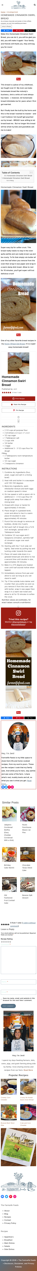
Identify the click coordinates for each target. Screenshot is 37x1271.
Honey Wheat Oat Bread (14, 344)
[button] (3, 392)
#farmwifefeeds (18, 624)
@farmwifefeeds (19, 622)
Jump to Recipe (6, 26)
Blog (6, 1214)
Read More (28, 1070)
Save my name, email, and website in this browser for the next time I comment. (19, 999)
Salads (7, 1246)
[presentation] (9, 814)
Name (5, 982)
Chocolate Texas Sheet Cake (27, 867)
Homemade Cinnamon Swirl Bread (19, 176)
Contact (7, 1220)
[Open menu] (2, 5)
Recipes (7, 1217)
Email (5, 992)
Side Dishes (9, 1249)
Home (3, 12)
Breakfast (8, 1240)
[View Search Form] (34, 5)
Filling (12, 180)
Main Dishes (9, 1243)
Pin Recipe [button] (19, 410)
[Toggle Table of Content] (30, 172)
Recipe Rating (6, 939)
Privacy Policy (10, 1223)
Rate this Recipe (19, 404)
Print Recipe (20, 398)
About (6, 1211)
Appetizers (9, 1237)
